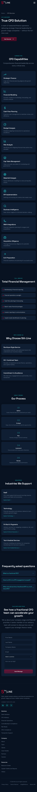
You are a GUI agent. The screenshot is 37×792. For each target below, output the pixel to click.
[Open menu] (34, 3)
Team (2, 744)
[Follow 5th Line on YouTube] (7, 705)
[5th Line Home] (5, 2)
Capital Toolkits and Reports (9, 768)
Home (3, 13)
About (3, 741)
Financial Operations (7, 720)
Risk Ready (4, 727)
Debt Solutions (5, 714)
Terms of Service (14, 784)
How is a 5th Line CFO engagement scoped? (17, 580)
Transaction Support (7, 733)
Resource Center (6, 765)
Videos (3, 771)
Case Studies (5, 751)
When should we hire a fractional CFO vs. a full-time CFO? (17, 588)
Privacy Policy (5, 784)
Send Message (18, 671)
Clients (3, 747)
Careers (3, 757)
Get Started (7, 39)
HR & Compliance (6, 730)
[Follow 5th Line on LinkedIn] (2, 705)
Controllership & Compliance (9, 723)
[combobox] (18, 656)
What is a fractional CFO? (11, 573)
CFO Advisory (5, 717)
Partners (3, 754)
